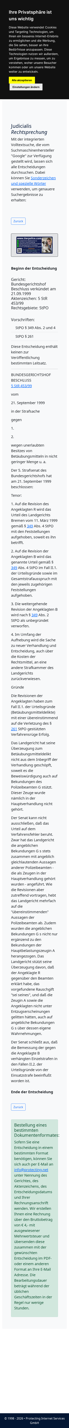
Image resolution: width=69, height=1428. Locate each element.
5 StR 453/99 (21, 385)
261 (14, 728)
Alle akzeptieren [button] (22, 80)
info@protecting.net (31, 1169)
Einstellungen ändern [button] (26, 87)
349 (30, 525)
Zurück (18, 221)
